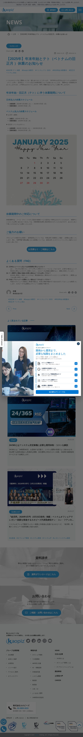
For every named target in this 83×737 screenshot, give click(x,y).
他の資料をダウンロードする (57, 392)
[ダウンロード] (76, 363)
